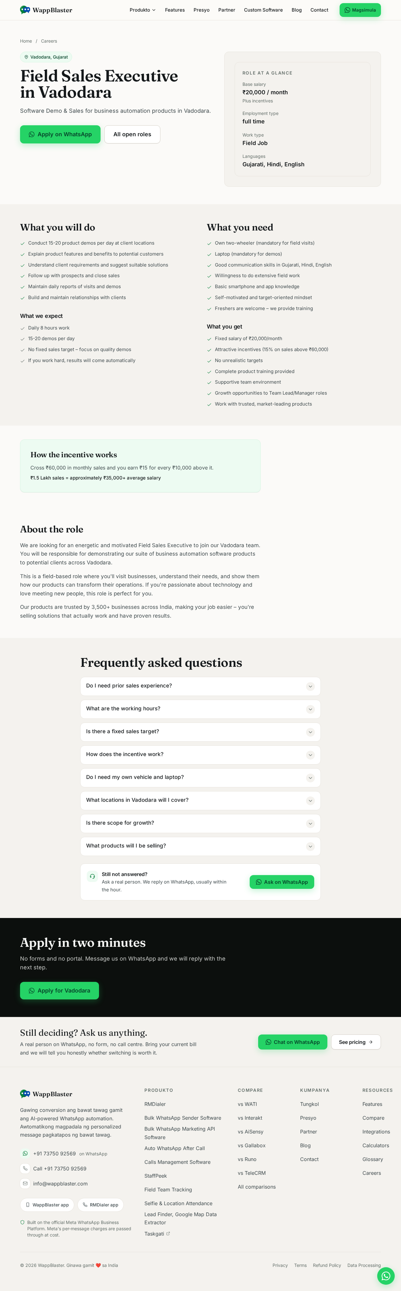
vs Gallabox (252, 1145)
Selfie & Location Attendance (178, 1203)
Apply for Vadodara (64, 990)
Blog (297, 10)
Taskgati (154, 1234)
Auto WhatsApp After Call (174, 1148)
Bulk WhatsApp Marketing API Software (179, 1133)
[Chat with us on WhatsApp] (386, 1276)
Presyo (202, 10)
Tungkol (309, 1104)
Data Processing (364, 1265)
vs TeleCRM (252, 1173)
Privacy (280, 1265)
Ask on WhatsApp (286, 882)
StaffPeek (155, 1176)
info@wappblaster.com (60, 1183)
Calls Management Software (177, 1162)
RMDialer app (104, 1204)
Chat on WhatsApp (297, 1042)
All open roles (132, 134)
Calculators (375, 1145)
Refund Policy (327, 1265)
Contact (319, 10)
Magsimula (364, 10)
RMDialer (155, 1104)
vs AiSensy (250, 1131)
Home (26, 41)
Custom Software (263, 10)
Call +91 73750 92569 (59, 1168)
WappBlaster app (51, 1204)
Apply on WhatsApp (65, 134)
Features (175, 10)
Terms (300, 1265)
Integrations (376, 1131)
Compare (373, 1118)
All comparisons (257, 1187)
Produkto (140, 10)
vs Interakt (250, 1118)
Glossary (372, 1159)
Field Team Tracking (168, 1189)
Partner (226, 10)
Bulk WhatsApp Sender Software (182, 1118)
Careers (49, 41)
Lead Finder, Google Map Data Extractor (180, 1218)
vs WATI (247, 1104)
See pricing (352, 1042)
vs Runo (247, 1159)
